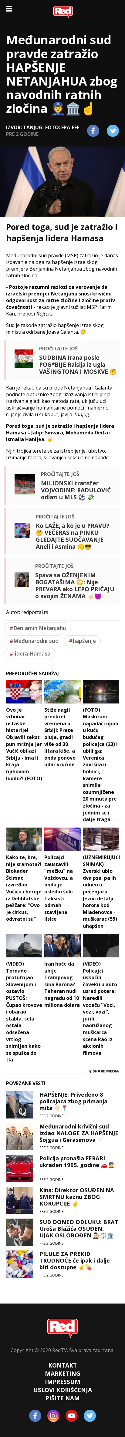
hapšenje (82, 640)
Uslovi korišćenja (62, 1390)
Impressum (62, 1382)
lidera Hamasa (29, 653)
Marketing (62, 1373)
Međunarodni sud (34, 640)
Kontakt (62, 1365)
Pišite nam (63, 1398)
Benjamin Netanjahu (37, 628)
